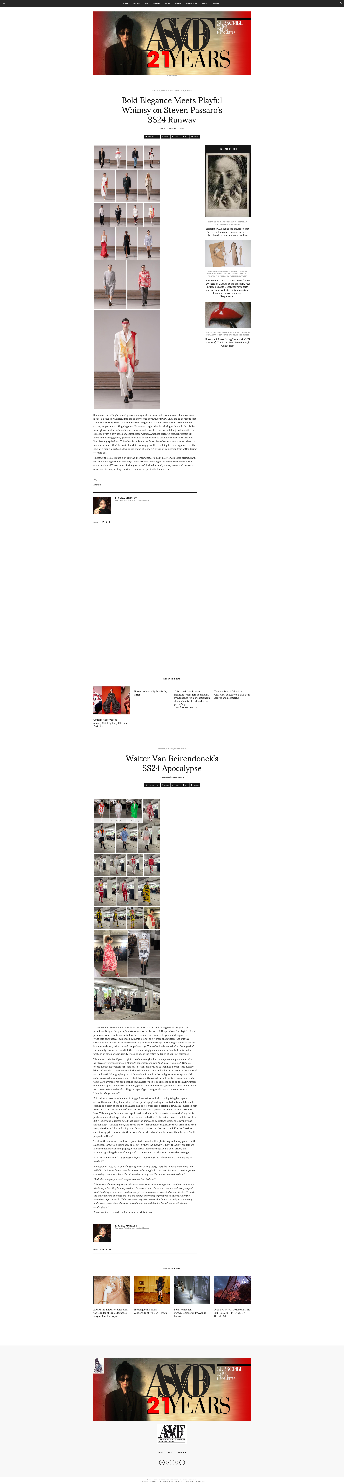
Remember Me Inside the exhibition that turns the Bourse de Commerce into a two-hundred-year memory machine (227, 231)
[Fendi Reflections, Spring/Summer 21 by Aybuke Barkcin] (192, 1290)
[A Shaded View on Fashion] (172, 43)
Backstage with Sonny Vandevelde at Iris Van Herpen (150, 1311)
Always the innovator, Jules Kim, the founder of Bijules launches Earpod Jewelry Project (110, 1312)
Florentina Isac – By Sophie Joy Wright (150, 693)
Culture (156, 3)
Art (146, 3)
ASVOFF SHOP (191, 3)
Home (125, 3)
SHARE (166, 136)
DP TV (167, 3)
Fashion (136, 3)
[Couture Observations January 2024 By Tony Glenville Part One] (111, 700)
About (205, 3)
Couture (156, 91)
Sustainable (180, 749)
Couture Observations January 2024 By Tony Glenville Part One (110, 722)
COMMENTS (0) (153, 136)
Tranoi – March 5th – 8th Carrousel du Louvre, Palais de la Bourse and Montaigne (232, 694)
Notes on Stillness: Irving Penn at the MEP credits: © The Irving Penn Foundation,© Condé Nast (228, 342)
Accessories (214, 271)
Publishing (234, 224)
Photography (221, 224)
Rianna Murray (178, 128)
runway (188, 91)
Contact (217, 3)
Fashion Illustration (216, 274)
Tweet (244, 276)
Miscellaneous (177, 91)
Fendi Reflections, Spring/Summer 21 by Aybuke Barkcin (190, 1312)
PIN (186, 136)
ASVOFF (178, 3)
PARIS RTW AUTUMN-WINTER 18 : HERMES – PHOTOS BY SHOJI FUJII (232, 1312)
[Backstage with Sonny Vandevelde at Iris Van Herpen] (152, 1290)
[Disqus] (145, 563)
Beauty (208, 332)
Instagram (242, 222)
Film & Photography (226, 222)
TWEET (176, 136)
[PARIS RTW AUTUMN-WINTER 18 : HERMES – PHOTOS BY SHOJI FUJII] (232, 1290)
